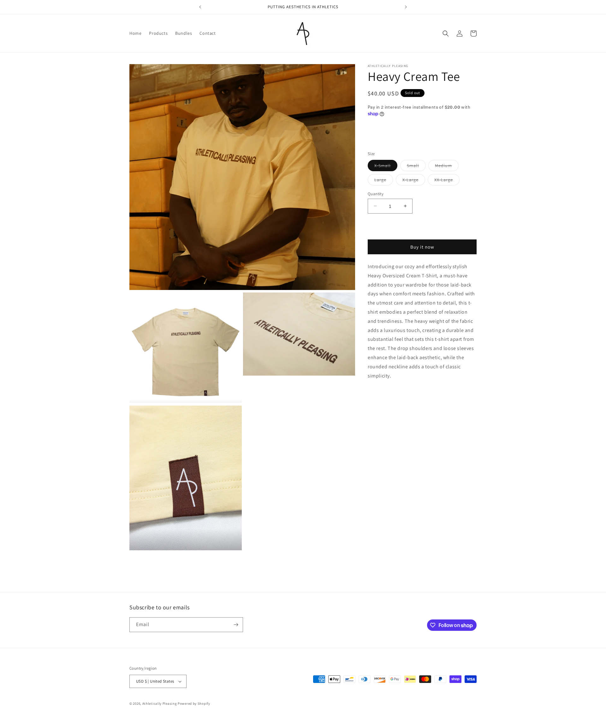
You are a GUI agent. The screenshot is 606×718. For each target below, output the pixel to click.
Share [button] (381, 395)
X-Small (385, 166)
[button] (446, 33)
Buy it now (422, 247)
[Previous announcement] (200, 7)
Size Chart (378, 134)
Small (416, 166)
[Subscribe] (236, 624)
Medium (447, 166)
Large (383, 180)
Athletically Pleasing (159, 703)
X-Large (413, 180)
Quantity (375, 193)
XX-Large (447, 180)
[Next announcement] (406, 7)
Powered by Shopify (194, 703)
